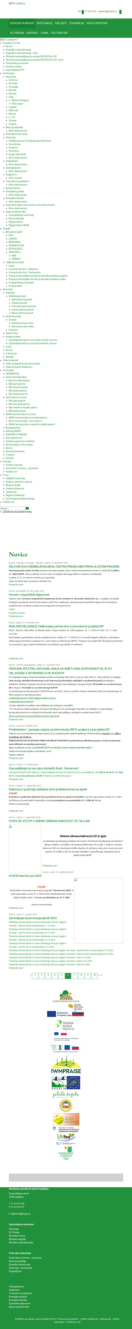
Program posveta (17, 613)
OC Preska (14, 1232)
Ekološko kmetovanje (19, 1264)
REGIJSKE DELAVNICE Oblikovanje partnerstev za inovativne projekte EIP (56, 626)
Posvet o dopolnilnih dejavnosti (29, 594)
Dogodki (20, 563)
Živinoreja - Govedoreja (20, 1268)
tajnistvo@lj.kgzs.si (107, 11)
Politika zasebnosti (89, 1319)
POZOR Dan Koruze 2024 (25, 875)
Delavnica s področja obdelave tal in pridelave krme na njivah (48, 789)
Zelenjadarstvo (16, 1286)
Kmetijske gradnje (18, 1296)
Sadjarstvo (14, 1290)
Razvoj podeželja (17, 1261)
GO (27, 508)
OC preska (29, 563)
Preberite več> (16, 584)
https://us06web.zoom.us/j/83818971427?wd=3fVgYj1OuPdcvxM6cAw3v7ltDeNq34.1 (51, 747)
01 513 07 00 (90, 11)
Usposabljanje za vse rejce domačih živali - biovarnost (44, 768)
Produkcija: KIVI (73, 1322)
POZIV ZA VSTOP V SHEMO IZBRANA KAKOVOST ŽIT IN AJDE (49, 821)
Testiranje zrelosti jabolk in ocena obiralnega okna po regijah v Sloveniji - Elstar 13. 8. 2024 (50, 961)
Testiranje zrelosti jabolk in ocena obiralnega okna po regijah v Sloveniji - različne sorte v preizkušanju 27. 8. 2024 (61, 950)
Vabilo (12, 609)
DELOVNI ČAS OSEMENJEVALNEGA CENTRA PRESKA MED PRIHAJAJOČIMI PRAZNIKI (64, 566)
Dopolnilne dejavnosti (19, 1303)
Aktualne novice (17, 1235)
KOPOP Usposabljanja (26, 665)
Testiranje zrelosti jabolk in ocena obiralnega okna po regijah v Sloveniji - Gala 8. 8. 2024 (49, 964)
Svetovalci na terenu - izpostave (25, 1258)
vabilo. (49, 751)
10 (94, 975)
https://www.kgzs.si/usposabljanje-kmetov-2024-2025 (34, 716)
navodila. (68, 705)
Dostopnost (105, 1319)
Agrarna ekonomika (19, 1307)
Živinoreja (14, 1229)
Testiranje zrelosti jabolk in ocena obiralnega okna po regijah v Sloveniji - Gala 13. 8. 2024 (50, 957)
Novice (12, 563)
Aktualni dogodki (17, 1239)
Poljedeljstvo (15, 1271)
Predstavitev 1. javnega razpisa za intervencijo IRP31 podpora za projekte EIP (59, 729)
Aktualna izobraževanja (21, 1242)
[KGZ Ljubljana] (17, 3)
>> (101, 975)
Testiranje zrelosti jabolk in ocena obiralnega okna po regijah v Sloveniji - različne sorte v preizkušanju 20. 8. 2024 (61, 954)
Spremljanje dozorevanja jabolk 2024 (33, 918)
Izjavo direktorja (51, 709)
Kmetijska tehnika (18, 1300)
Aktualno (40, 563)
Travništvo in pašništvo (20, 1293)
